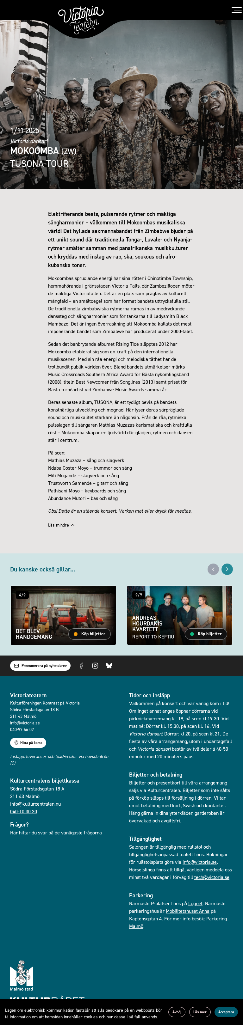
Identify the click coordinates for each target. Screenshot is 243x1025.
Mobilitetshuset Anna (187, 911)
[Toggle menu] (236, 10)
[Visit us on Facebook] (81, 665)
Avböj (176, 1012)
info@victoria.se (200, 862)
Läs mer (200, 1012)
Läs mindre (58, 525)
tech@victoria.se (211, 877)
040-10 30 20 (23, 811)
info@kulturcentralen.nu (35, 804)
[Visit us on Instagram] (95, 665)
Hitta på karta (31, 742)
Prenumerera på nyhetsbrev (44, 665)
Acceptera (226, 1012)
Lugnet (195, 903)
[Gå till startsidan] (81, 20)
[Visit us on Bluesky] (109, 665)
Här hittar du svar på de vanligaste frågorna (56, 832)
